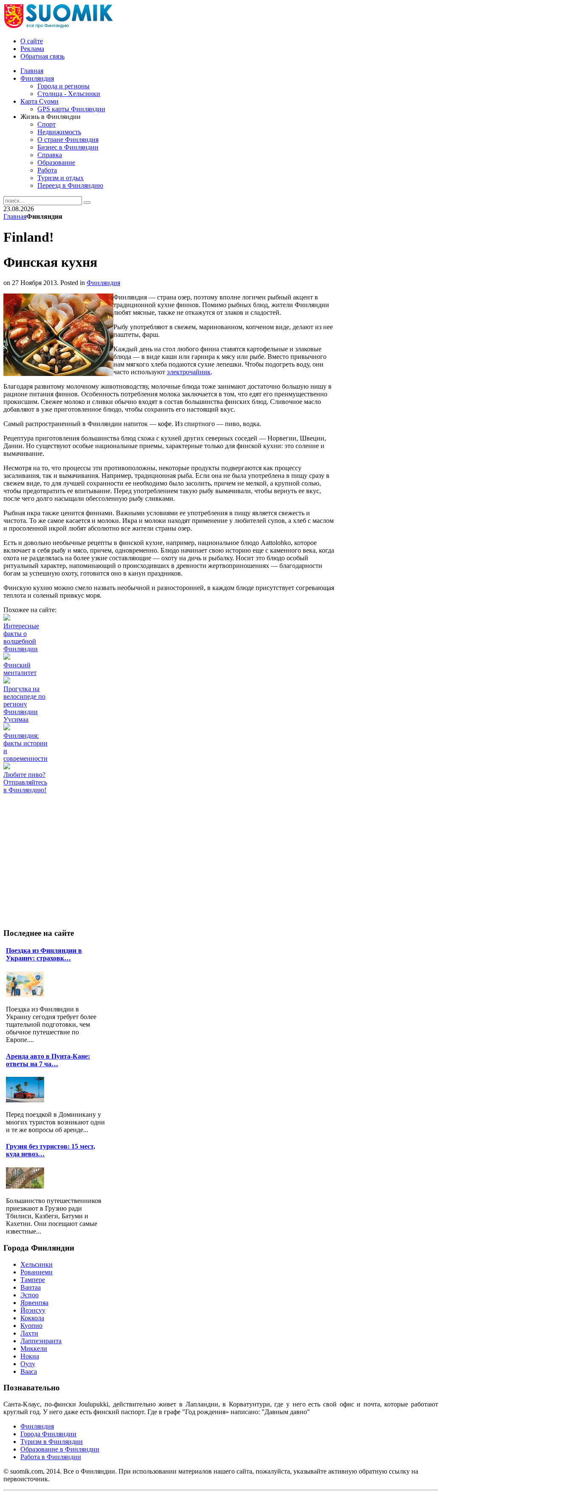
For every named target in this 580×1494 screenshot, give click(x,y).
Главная (14, 216)
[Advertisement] (158, 813)
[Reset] (87, 202)
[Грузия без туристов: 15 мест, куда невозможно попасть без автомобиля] (27, 1186)
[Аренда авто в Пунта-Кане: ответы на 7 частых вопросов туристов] (27, 1100)
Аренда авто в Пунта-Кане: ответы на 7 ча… (48, 1060)
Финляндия (103, 282)
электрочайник (189, 372)
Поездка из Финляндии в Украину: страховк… (44, 954)
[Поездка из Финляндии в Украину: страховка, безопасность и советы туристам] (27, 994)
